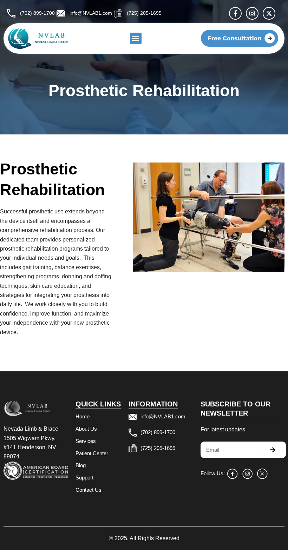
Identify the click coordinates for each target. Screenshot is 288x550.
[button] (136, 38)
